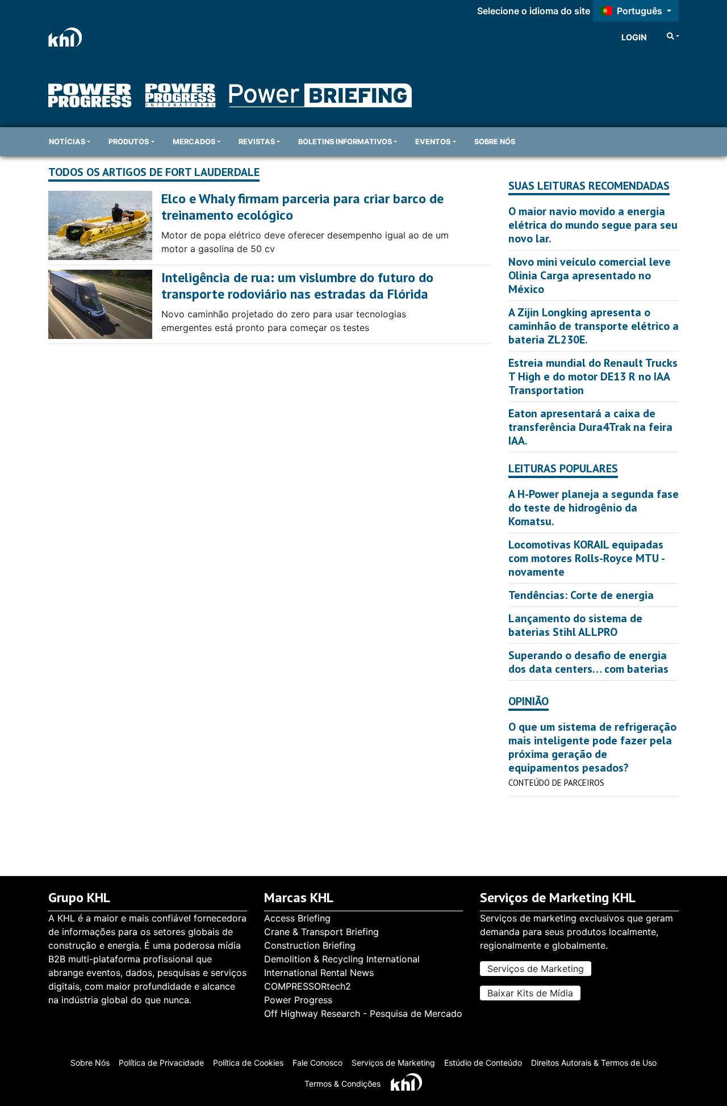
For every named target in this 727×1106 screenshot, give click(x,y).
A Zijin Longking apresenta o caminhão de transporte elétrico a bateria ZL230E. (593, 326)
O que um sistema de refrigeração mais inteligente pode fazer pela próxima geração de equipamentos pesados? (592, 747)
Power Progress (298, 1000)
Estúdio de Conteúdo (483, 1062)
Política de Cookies (248, 1062)
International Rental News (319, 972)
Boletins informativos (345, 141)
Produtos (128, 141)
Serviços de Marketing (535, 968)
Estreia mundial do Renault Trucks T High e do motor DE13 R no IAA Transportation (593, 376)
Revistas (257, 141)
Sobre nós (494, 141)
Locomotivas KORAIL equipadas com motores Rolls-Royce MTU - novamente (586, 558)
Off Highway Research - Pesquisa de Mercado (363, 1013)
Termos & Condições (342, 1083)
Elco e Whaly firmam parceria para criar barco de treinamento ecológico (302, 207)
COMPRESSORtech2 (307, 986)
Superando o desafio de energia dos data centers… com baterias (588, 662)
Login (634, 37)
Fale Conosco (317, 1062)
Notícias (67, 141)
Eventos (432, 141)
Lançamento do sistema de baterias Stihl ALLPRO (575, 625)
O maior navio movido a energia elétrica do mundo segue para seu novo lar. (593, 225)
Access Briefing (297, 918)
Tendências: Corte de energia (581, 595)
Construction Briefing (310, 945)
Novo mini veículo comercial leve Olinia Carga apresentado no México (589, 275)
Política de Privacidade (161, 1062)
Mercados (194, 141)
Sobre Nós (90, 1062)
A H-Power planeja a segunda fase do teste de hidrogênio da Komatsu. (593, 508)
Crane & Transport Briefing (321, 931)
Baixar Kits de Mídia (530, 993)
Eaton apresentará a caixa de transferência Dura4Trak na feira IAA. (590, 427)
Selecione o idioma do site (533, 10)
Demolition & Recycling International (342, 959)
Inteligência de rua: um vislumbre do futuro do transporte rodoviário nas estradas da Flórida (297, 286)
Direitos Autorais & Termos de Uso (594, 1062)
